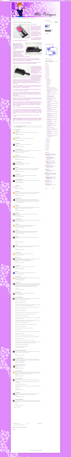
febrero (48, 141)
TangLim (14, 44)
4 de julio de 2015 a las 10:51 (19, 389)
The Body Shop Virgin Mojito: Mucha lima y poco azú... (52, 110)
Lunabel (16, 185)
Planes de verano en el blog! (49, 181)
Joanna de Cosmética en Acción (20, 350)
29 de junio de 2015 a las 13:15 (19, 210)
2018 (47, 74)
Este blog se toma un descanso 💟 (50, 178)
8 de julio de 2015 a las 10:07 (19, 405)
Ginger (16, 236)
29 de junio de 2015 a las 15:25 (19, 227)
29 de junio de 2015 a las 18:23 (19, 262)
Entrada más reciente (16, 423)
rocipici (16, 230)
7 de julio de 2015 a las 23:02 (19, 396)
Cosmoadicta (17, 174)
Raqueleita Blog (17, 292)
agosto (48, 84)
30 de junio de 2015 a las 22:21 (19, 368)
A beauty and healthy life (49, 157)
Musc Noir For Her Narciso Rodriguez (51, 184)
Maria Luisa (17, 137)
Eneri (16, 271)
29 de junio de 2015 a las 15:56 (19, 233)
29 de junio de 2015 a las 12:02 (19, 202)
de (18, 44)
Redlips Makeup (17, 198)
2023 (47, 68)
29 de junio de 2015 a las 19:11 (19, 268)
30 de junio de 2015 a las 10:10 (19, 347)
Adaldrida (16, 131)
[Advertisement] (27, 415)
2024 (47, 67)
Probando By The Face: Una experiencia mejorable (51, 96)
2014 (47, 144)
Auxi (16, 244)
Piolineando (17, 143)
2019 (47, 73)
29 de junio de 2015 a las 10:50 (19, 159)
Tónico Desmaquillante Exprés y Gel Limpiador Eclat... (52, 136)
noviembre (48, 80)
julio (47, 85)
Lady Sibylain (17, 282)
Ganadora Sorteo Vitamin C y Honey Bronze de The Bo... (52, 116)
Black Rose (17, 392)
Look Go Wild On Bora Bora (50, 127)
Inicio (28, 423)
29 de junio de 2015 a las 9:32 (19, 140)
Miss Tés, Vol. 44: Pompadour (51, 128)
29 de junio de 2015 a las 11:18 (19, 164)
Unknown (16, 155)
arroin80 (47, 169)
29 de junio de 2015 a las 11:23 (19, 176)
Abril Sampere (17, 252)
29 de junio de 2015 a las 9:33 (19, 146)
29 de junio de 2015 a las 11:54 (19, 188)
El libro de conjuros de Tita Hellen (51, 173)
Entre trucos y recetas (49, 165)
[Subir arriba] (70, 456)
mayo (47, 137)
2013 (47, 145)
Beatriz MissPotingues (18, 297)
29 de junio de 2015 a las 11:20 (19, 171)
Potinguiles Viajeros (18, 149)
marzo (48, 140)
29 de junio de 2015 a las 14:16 (19, 216)
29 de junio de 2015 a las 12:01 (19, 195)
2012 (47, 146)
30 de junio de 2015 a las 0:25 (19, 294)
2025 (47, 66)
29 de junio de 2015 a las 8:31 (19, 134)
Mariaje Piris (17, 265)
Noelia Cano (17, 257)
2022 (47, 69)
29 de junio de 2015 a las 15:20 (19, 221)
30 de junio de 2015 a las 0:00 (19, 289)
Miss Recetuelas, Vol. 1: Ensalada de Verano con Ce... (52, 121)
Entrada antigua (39, 423)
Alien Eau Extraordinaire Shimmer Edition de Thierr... (51, 123)
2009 (47, 150)
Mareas (16, 167)
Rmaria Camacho (17, 162)
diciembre (48, 79)
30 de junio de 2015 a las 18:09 (19, 362)
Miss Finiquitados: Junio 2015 (51, 87)
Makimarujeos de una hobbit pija (51, 154)
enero (48, 142)
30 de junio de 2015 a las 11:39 (19, 355)
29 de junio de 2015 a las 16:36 (19, 249)
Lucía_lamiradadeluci (18, 179)
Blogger (41, 450)
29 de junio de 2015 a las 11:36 (19, 182)
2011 (47, 147)
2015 (47, 78)
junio (47, 86)
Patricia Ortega (17, 276)
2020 (47, 72)
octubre (48, 81)
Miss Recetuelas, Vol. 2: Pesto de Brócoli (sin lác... (51, 98)
